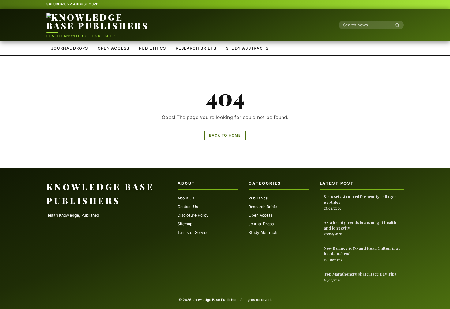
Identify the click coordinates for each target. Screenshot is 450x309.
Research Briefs (196, 48)
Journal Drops (69, 48)
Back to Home (225, 135)
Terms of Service (193, 232)
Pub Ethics (152, 48)
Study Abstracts (247, 48)
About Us (186, 198)
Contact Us (188, 206)
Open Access (113, 48)
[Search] (399, 25)
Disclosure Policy (193, 215)
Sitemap (185, 224)
